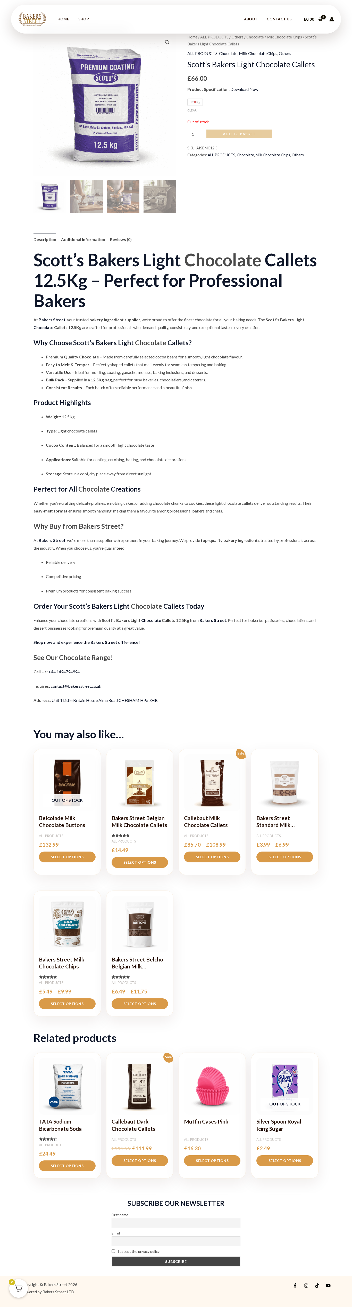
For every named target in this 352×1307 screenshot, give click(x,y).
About (251, 19)
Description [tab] (44, 239)
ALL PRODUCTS (214, 37)
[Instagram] (306, 1285)
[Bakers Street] (32, 18)
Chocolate (255, 37)
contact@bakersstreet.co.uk (76, 686)
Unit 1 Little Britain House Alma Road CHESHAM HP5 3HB (105, 700)
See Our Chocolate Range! (73, 657)
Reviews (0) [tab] (121, 239)
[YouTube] (328, 1285)
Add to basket (239, 134)
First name (120, 1215)
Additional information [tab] (83, 239)
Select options (67, 857)
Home (63, 19)
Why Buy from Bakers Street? (78, 526)
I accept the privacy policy (138, 1251)
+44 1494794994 (64, 671)
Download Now (244, 89)
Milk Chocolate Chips (284, 37)
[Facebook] (295, 1285)
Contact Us (279, 19)
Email (116, 1233)
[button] (167, 42)
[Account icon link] (331, 19)
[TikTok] (317, 1285)
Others (237, 37)
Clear (192, 110)
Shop (83, 19)
